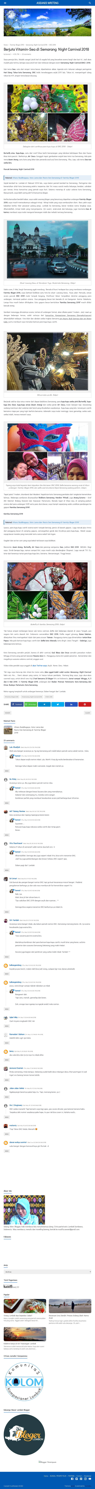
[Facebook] (72, 1479)
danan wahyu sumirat (18, 1142)
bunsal (17, 755)
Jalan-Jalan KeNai (17, 1088)
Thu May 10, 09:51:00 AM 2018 (31, 890)
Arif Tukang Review (17, 811)
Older (87, 713)
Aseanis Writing (48, 3)
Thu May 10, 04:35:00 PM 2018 (31, 982)
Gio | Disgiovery (16, 1105)
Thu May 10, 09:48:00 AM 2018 (31, 788)
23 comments (26, 54)
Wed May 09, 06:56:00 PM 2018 (33, 843)
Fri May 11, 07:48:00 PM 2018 (34, 1034)
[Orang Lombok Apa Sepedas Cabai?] (25, 1312)
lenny (12, 1051)
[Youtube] (89, 1479)
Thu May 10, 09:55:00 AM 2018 (31, 932)
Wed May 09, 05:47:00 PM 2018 (30, 747)
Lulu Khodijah (15, 747)
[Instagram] (85, 1479)
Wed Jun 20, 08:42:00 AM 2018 (37, 1142)
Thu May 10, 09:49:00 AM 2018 (31, 820)
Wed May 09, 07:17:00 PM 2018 (27, 878)
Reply (6, 771)
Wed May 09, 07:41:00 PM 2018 (29, 920)
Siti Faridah (14, 920)
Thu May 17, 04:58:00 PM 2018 (33, 1068)
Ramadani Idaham (17, 1034)
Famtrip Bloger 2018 (12, 697)
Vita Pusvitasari (16, 843)
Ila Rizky (13, 779)
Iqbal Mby (13, 1017)
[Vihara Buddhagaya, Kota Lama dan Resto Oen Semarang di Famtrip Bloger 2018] (8, 730)
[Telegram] (44, 704)
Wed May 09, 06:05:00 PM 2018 (26, 779)
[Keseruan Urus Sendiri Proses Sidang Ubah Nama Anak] (70, 1312)
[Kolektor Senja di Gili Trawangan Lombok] (25, 1340)
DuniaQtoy (88, 1486)
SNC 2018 (49, 697)
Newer (7, 713)
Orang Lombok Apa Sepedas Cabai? (18, 1315)
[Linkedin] (71, 704)
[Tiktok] (81, 1479)
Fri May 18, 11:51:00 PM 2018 (33, 1088)
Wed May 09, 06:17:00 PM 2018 (35, 811)
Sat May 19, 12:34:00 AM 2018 (32, 1105)
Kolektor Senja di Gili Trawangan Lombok (20, 1343)
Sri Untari (13, 878)
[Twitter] (57, 704)
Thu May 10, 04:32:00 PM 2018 (31, 965)
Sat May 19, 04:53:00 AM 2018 (27, 1125)
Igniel (72, 1486)
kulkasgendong (15, 965)
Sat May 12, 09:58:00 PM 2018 (24, 1051)
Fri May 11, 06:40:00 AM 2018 (27, 1017)
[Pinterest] (84, 704)
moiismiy (13, 1125)
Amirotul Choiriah (16, 1068)
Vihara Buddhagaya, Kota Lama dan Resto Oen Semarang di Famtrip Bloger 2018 (46, 177)
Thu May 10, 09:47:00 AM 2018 (31, 756)
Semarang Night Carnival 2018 (32, 697)
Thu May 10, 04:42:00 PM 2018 (31, 991)
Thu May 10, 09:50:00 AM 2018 (31, 852)
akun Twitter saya (39, 665)
